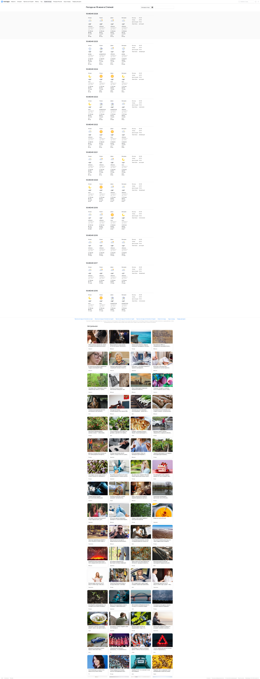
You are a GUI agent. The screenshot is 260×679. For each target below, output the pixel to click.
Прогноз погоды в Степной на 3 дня (84, 319)
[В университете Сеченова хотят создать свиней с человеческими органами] (162, 405)
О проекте (209, 678)
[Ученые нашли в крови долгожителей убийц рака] (97, 492)
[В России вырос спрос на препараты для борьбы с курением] (141, 448)
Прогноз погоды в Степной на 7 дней (125, 319)
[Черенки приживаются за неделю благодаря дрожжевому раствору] (162, 448)
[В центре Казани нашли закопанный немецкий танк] (119, 383)
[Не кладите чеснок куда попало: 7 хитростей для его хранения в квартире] (97, 470)
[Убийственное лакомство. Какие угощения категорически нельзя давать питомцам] (97, 340)
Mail (2, 678)
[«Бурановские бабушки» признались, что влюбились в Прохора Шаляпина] (119, 643)
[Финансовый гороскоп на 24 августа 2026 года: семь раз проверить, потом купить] (97, 578)
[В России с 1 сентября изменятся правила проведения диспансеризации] (141, 362)
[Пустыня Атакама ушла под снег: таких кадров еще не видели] (162, 535)
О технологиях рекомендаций (231, 678)
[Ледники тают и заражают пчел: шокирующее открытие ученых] (162, 665)
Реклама (11, 678)
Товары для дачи (181, 319)
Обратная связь (241, 678)
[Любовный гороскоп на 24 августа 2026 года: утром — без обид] (162, 578)
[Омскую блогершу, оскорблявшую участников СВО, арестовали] (119, 405)
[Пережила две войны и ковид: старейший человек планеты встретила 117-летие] (119, 362)
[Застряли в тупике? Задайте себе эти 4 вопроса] (119, 622)
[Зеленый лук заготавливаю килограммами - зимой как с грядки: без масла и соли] (141, 405)
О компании (6, 678)
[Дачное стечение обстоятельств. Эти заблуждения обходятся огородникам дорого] (97, 448)
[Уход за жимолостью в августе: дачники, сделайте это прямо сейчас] (119, 427)
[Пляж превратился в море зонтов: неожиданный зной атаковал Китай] (119, 665)
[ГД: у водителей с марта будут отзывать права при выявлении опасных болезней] (141, 578)
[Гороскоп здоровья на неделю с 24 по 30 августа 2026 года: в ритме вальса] (97, 535)
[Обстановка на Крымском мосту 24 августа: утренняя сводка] (141, 600)
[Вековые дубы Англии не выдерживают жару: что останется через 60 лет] (141, 622)
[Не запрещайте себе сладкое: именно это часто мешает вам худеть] (162, 470)
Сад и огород (171, 319)
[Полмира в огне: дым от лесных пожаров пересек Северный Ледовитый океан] (162, 600)
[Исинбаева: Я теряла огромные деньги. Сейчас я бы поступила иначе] (141, 643)
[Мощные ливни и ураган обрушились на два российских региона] (162, 427)
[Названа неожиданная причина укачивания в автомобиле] (97, 405)
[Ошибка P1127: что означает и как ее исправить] (141, 665)
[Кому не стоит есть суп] (162, 513)
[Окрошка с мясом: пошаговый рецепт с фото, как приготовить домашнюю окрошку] (97, 622)
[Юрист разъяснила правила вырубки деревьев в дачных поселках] (141, 492)
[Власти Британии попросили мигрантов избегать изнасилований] (141, 383)
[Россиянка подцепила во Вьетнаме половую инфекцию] (119, 557)
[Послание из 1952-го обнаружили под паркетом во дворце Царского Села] (162, 340)
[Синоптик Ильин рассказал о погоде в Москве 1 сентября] (119, 578)
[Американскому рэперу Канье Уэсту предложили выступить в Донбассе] (97, 557)
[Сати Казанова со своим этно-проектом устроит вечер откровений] (97, 665)
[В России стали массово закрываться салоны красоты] (162, 362)
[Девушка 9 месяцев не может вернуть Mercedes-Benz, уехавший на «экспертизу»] (97, 643)
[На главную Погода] (6, 1)
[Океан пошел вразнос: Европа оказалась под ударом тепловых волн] (141, 340)
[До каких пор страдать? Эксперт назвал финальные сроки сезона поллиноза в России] (141, 470)
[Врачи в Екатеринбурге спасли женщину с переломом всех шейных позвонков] (119, 600)
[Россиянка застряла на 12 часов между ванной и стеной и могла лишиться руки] (119, 470)
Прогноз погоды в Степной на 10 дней (145, 319)
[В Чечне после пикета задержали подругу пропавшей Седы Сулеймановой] (97, 362)
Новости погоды (162, 319)
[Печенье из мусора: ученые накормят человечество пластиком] (119, 492)
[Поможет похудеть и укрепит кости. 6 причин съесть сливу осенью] (162, 383)
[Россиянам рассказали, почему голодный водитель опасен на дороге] (141, 535)
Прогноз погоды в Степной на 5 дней (104, 319)
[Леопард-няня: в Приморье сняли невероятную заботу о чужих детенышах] (97, 383)
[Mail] (2, 1)
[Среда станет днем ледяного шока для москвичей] (141, 513)
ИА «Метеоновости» (255, 678)
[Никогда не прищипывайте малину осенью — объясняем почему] (97, 427)
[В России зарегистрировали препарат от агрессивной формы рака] (119, 513)
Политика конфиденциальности (218, 678)
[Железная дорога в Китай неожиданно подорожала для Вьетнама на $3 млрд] (162, 557)
